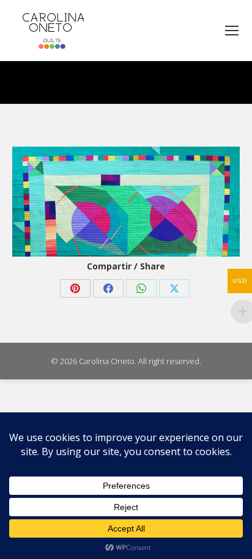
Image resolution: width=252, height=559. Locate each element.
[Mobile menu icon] (232, 30)
